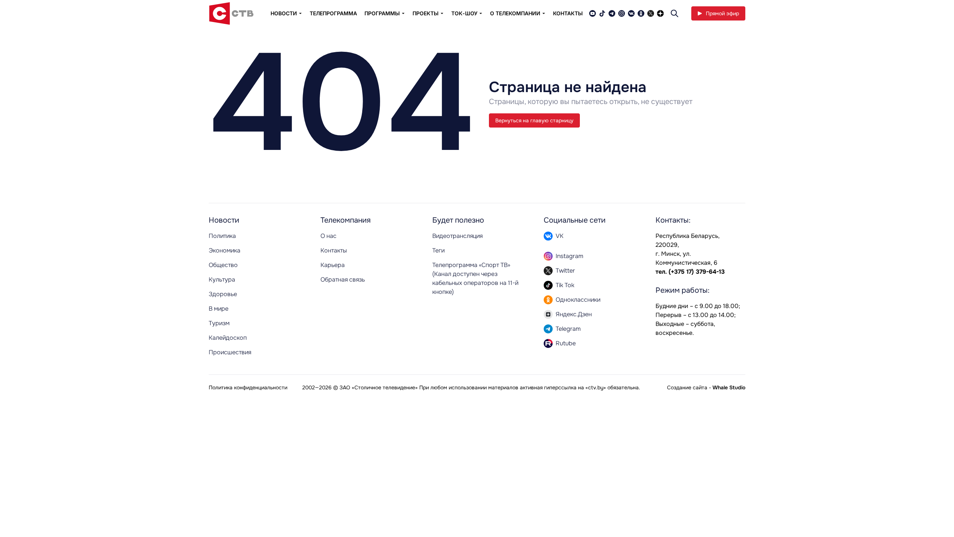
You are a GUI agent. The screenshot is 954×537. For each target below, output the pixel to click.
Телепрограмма (333, 13)
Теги (438, 250)
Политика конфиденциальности (248, 387)
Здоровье (223, 294)
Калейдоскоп (228, 338)
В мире (218, 309)
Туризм (219, 323)
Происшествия (230, 352)
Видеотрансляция (457, 236)
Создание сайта (687, 387)
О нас (328, 236)
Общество (223, 265)
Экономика (224, 250)
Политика (222, 236)
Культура (222, 279)
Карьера (332, 265)
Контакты (568, 13)
